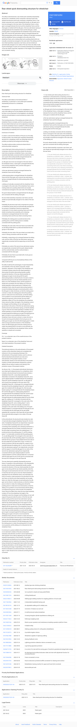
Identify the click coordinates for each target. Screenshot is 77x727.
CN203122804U (7, 585)
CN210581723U (7, 595)
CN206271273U (7, 649)
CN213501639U (7, 588)
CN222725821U (7, 598)
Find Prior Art (67, 22)
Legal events (62, 74)
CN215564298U (7, 657)
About (17, 724)
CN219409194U (7, 622)
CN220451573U (7, 660)
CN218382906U (7, 642)
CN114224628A (7, 565)
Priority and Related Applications (65, 76)
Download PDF (56, 22)
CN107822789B (7, 635)
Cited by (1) (55, 74)
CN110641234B (7, 608)
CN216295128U (7, 664)
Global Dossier (67, 78)
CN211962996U (7, 602)
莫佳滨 (56, 31)
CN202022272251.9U (8, 684)
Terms (45, 724)
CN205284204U (7, 592)
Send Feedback (25, 724)
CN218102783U (7, 639)
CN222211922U (7, 619)
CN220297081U (7, 667)
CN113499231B (7, 629)
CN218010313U (7, 605)
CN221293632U (7, 625)
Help (60, 724)
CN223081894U (7, 612)
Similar (53, 24)
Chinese (61, 28)
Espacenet (60, 78)
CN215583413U (7, 652)
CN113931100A (7, 615)
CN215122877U (7, 632)
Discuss (51, 80)
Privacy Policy (53, 724)
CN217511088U (7, 646)
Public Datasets (36, 724)
